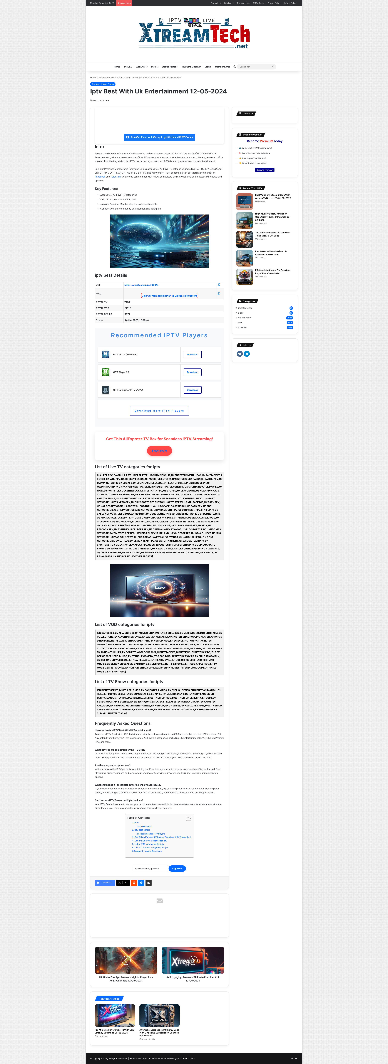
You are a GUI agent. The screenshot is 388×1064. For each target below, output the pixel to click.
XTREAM (140, 66)
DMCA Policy (259, 3)
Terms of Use (243, 3)
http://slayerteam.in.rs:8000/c (141, 285)
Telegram (115, 176)
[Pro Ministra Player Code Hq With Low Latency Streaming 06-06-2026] (115, 1015)
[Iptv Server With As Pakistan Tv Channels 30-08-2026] (244, 258)
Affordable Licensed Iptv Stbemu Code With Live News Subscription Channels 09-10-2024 (159, 1033)
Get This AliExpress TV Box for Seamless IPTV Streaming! (163, 837)
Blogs (208, 66)
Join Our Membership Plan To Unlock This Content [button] (169, 295)
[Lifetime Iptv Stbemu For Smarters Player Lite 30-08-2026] (244, 277)
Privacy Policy (274, 3)
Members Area (222, 66)
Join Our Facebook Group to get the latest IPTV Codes (162, 137)
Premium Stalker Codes (126, 77)
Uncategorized (245, 308)
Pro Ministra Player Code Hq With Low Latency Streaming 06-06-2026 (114, 1031)
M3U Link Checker (191, 66)
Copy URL (177, 868)
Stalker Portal (169, 66)
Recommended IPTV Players (152, 834)
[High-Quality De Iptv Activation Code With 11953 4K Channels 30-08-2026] (244, 220)
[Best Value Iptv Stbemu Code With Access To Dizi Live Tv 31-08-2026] (244, 201)
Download (192, 354)
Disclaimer (229, 3)
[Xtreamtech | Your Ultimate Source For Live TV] (194, 32)
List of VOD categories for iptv (149, 844)
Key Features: (145, 826)
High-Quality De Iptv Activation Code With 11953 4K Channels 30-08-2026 (272, 216)
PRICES (128, 66)
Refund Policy (289, 3)
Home (117, 66)
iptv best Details (142, 830)
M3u (153, 66)
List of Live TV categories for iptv (151, 840)
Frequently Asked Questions (148, 851)
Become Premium (265, 170)
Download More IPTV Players (159, 410)
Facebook (100, 176)
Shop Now (159, 450)
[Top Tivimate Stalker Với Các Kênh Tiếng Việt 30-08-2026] (244, 239)
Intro (136, 822)
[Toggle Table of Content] (187, 818)
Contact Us (216, 3)
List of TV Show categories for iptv (152, 847)
